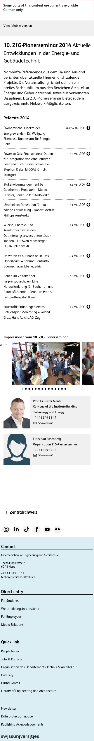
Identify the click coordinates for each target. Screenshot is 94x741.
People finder (10, 651)
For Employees (11, 616)
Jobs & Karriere (11, 659)
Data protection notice (17, 716)
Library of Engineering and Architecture (28, 691)
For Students (10, 600)
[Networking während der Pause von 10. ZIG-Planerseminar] (46, 363)
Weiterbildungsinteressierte (20, 609)
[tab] (22, 389)
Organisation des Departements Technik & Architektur (39, 667)
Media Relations (12, 624)
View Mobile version (17, 25)
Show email (45, 423)
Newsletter (8, 708)
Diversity (7, 675)
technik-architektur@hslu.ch (18, 577)
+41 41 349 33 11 (12, 573)
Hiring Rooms (10, 683)
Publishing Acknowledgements (22, 724)
